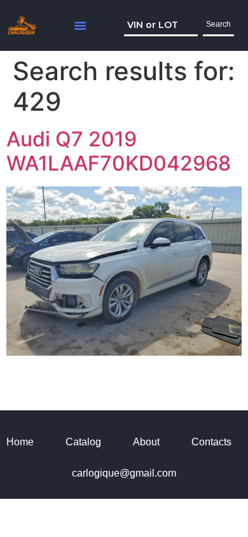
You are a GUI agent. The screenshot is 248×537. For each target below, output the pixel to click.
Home (20, 441)
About (146, 441)
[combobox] (161, 25)
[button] (80, 25)
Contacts (211, 441)
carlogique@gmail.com (124, 473)
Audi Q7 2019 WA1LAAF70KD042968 (118, 151)
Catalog (83, 441)
